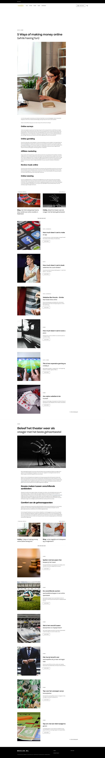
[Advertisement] (52, 17)
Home (54, 750)
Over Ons (19, 1)
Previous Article (22, 521)
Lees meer (46, 241)
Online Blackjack (74, 412)
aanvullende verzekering (57, 494)
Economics (48, 293)
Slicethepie (44, 171)
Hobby (22, 30)
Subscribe (81, 5)
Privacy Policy (56, 753)
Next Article (62, 521)
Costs (18, 30)
